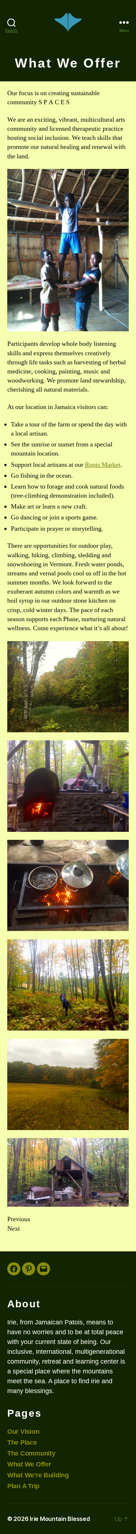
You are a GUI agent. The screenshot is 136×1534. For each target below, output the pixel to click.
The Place (22, 1442)
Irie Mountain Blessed (60, 1518)
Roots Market (102, 465)
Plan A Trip (23, 1486)
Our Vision (23, 1431)
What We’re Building (38, 1475)
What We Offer (29, 1464)
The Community (31, 1453)
